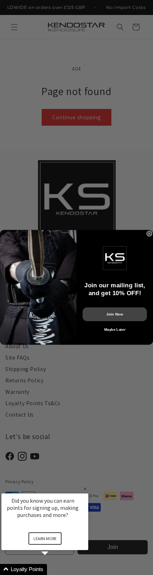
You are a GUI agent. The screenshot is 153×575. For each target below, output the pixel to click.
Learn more (45, 538)
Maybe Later (115, 330)
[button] (53, 569)
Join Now (114, 314)
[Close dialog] (149, 233)
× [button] (85, 488)
